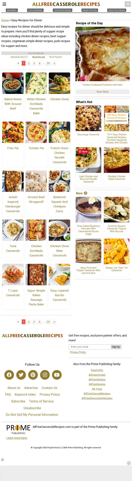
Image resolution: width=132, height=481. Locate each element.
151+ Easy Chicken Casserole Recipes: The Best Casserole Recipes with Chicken (117, 138)
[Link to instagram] (45, 375)
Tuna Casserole (13, 248)
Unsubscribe (32, 408)
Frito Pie (13, 148)
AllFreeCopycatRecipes (97, 393)
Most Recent (38, 57)
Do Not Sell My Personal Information (32, 415)
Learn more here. (17, 438)
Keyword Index (25, 394)
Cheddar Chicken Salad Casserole (116, 178)
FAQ (8, 394)
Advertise (31, 388)
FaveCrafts (97, 370)
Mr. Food (97, 388)
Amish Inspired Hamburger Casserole (13, 204)
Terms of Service (41, 401)
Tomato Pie (36, 148)
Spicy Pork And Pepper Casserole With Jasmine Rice (88, 270)
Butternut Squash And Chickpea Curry (59, 204)
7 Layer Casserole (13, 293)
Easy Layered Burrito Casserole (59, 295)
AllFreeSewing (97, 384)
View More (102, 91)
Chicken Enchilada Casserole (36, 250)
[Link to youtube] (57, 375)
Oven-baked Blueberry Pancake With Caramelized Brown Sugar (88, 230)
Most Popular (55, 57)
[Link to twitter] (21, 375)
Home (5, 20)
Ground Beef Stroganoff (36, 199)
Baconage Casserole (88, 134)
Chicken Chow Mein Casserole (59, 250)
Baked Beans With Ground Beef (13, 103)
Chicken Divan (59, 99)
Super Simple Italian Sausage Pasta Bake (36, 297)
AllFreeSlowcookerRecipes (97, 398)
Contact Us (49, 388)
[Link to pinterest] (33, 375)
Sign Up (116, 347)
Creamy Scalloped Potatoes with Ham (103, 85)
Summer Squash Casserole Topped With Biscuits (116, 229)
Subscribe (18, 401)
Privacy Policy (50, 394)
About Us (13, 388)
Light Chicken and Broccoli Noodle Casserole (88, 179)
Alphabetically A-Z (19, 57)
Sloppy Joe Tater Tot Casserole (117, 269)
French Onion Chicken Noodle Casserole (59, 155)
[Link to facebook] (9, 375)
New (79, 193)
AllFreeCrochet (97, 374)
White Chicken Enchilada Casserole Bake (36, 106)
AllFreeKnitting (97, 379)
